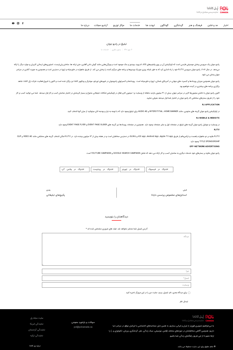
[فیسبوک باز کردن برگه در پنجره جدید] (23, 23)
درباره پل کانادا (35, 346)
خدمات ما (105, 49)
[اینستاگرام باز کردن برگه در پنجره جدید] (18, 23)
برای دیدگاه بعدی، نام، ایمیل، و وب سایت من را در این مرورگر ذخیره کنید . (156, 292)
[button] (83, 327)
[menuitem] (225, 24)
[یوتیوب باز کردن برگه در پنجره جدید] (13, 23)
